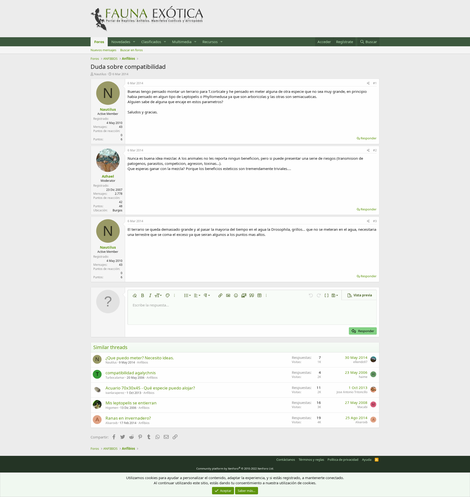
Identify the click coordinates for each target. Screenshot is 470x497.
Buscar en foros (131, 50)
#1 (375, 83)
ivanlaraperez (115, 393)
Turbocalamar (115, 378)
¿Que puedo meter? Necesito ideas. (140, 358)
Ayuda (366, 459)
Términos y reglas (311, 459)
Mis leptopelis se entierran (131, 403)
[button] (134, 41)
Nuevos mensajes (103, 50)
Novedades (120, 41)
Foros (99, 41)
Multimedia (181, 41)
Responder (368, 138)
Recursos (210, 41)
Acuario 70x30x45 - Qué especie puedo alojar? (150, 388)
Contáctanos (285, 459)
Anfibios (142, 362)
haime (363, 377)
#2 (375, 150)
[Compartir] (368, 83)
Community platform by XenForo (235, 468)
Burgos (117, 210)
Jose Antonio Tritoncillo (352, 392)
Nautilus (100, 74)
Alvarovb (112, 423)
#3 (375, 221)
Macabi (362, 407)
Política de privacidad (343, 459)
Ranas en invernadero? (128, 418)
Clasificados (151, 41)
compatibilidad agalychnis (131, 373)
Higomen (112, 408)
